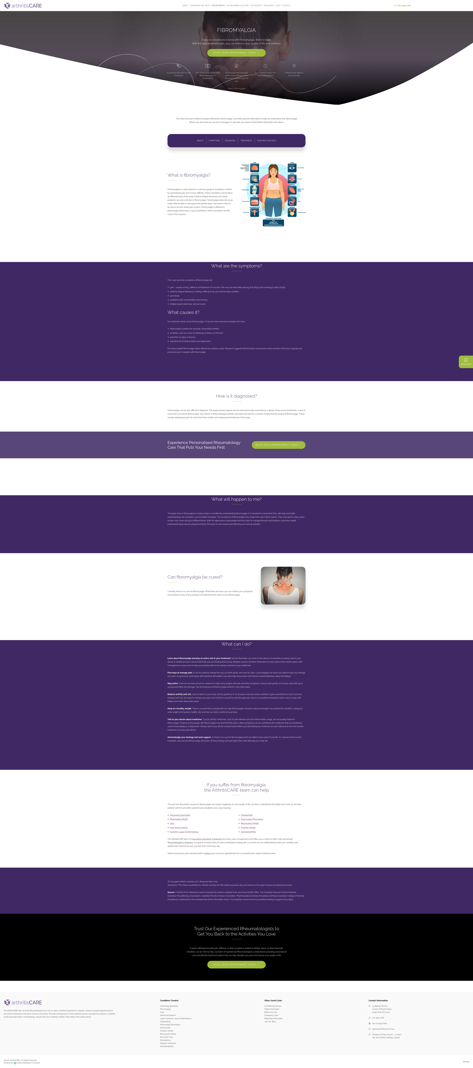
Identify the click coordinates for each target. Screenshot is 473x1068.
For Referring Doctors (272, 1006)
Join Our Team (270, 1022)
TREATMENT (246, 140)
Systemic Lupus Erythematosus (184, 832)
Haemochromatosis (179, 827)
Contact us (208, 853)
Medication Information (273, 1018)
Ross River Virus (166, 1037)
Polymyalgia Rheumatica (252, 819)
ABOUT (200, 140)
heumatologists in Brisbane (181, 842)
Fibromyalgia (165, 1009)
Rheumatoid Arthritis (179, 819)
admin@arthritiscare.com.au (383, 1029)
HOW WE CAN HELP (266, 140)
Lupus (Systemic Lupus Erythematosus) (176, 1018)
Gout (172, 823)
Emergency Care (271, 1015)
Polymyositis (165, 1028)
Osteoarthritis (247, 815)
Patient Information (271, 1009)
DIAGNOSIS (230, 140)
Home (230, 89)
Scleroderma (165, 1040)
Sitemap (466, 1062)
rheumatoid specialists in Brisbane (206, 839)
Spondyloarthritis (248, 832)
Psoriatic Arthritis (248, 827)
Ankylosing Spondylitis (180, 815)
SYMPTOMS (214, 140)
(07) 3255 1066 (378, 1018)
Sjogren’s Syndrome (168, 1043)
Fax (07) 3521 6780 (379, 1023)
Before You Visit (270, 1012)
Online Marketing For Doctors (28, 1063)
